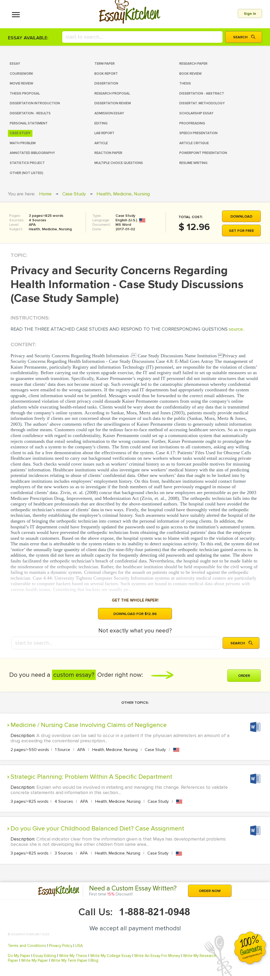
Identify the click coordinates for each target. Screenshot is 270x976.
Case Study (74, 194)
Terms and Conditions (27, 945)
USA (79, 945)
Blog (94, 960)
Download (241, 216)
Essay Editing (44, 955)
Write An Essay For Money (157, 955)
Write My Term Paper (69, 960)
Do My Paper (19, 955)
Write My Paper (34, 960)
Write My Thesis (73, 955)
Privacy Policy (60, 945)
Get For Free (241, 230)
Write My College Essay (110, 955)
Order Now (210, 891)
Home (45, 194)
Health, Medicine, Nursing (123, 194)
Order (244, 675)
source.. (236, 329)
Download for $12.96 (135, 614)
